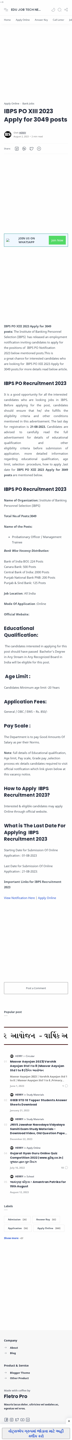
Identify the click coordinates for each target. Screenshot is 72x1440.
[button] (53, 10)
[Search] (60, 10)
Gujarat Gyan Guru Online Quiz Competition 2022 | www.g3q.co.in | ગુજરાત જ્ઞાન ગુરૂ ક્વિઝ (36, 1157)
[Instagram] (11, 1420)
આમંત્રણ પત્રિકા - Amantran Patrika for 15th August (38, 1184)
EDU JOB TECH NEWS (27, 9)
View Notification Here (19, 898)
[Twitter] (17, 1420)
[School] (30, 1176)
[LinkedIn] (28, 1420)
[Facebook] (6, 1420)
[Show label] (13, 1238)
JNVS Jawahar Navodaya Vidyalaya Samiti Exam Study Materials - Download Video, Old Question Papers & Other (39, 1129)
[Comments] (65, 1086)
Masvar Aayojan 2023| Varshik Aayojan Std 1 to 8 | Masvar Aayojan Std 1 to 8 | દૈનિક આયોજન (37, 1066)
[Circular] (30, 1056)
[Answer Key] (41, 19)
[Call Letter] (58, 19)
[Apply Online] (23, 19)
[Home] (7, 19)
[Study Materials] (35, 1094)
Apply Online (47, 898)
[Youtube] (22, 1420)
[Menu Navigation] (6, 10)
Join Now (57, 240)
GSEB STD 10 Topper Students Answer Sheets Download (38, 1102)
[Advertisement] (36, 65)
